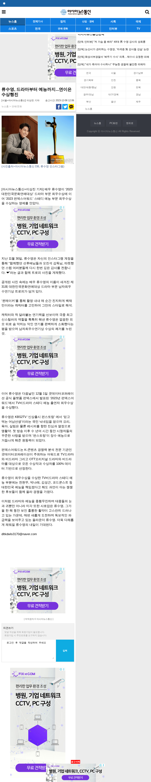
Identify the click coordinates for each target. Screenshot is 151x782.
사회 (113, 21)
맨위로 (129, 123)
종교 (88, 28)
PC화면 (114, 123)
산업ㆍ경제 (88, 21)
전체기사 (38, 21)
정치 (63, 21)
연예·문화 (63, 28)
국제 (138, 21)
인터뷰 (113, 28)
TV (138, 28)
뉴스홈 (12, 21)
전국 (38, 28)
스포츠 (12, 28)
